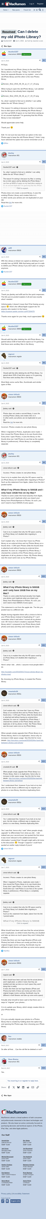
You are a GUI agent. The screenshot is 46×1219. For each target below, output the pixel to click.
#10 (43, 576)
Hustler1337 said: (9, 167)
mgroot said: (7, 975)
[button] (2, 4)
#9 (44, 521)
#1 (44, 60)
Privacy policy (6, 1194)
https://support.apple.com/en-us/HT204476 (18, 311)
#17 (43, 1045)
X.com (8, 1144)
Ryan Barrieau (27, 1172)
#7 (44, 403)
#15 (43, 867)
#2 (44, 162)
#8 (44, 462)
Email (3, 1144)
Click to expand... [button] (23, 188)
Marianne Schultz (28, 1164)
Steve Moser (5, 1181)
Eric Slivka (26, 1140)
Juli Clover (5, 1148)
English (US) (15, 1201)
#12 (43, 700)
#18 (43, 1068)
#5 (44, 335)
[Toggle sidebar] (43, 10)
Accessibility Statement (21, 1194)
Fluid (2, 1198)
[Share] (40, 60)
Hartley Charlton (7, 1164)
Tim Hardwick (27, 1156)
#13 (43, 761)
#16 (43, 969)
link (10, 202)
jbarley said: (7, 408)
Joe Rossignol (27, 1148)
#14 (43, 809)
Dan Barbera (6, 1172)
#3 (44, 257)
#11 (43, 645)
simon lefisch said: (10, 468)
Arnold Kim (5, 1140)
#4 (44, 290)
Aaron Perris (27, 1181)
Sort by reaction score (35, 41)
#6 (44, 363)
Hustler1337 (7, 41)
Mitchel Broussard (7, 1156)
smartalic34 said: (9, 767)
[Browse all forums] (36, 10)
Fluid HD (7, 1198)
